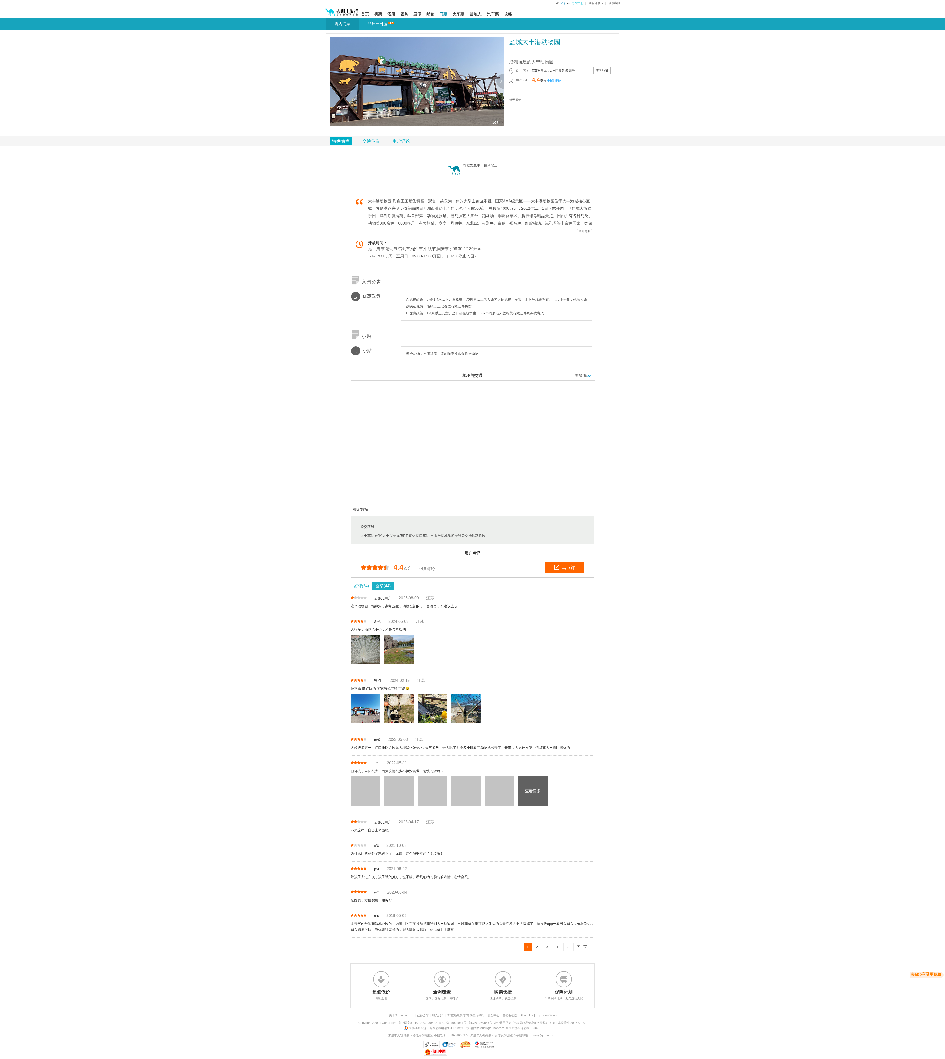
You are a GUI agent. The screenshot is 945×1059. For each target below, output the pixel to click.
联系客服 (614, 3)
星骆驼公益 (510, 1015)
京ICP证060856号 (480, 1023)
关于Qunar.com (399, 1015)
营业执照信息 (503, 1023)
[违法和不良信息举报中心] (484, 1044)
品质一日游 (377, 24)
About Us (526, 1015)
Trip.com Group (546, 1015)
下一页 (582, 947)
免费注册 (577, 3)
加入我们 (438, 1015)
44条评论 (554, 80)
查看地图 (602, 70)
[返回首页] (341, 10)
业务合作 (423, 1015)
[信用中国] (435, 1052)
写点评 (568, 567)
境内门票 (342, 24)
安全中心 (493, 1015)
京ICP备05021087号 (452, 1023)
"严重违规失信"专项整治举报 (465, 1015)
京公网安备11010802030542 (417, 1023)
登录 (563, 3)
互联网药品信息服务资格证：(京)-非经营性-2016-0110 (549, 1023)
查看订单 (594, 3)
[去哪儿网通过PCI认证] (465, 1044)
